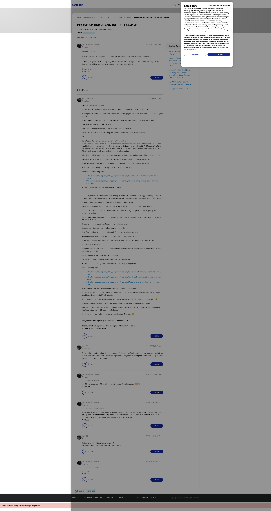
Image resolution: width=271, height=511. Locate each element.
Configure (195, 55)
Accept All (219, 54)
